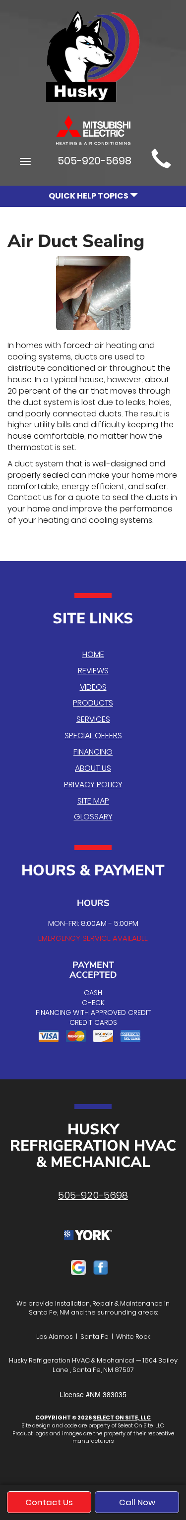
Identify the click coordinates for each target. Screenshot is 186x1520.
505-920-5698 (93, 1195)
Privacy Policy (93, 784)
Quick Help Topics (89, 196)
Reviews (93, 670)
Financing (93, 752)
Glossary (93, 816)
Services (93, 719)
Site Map (93, 801)
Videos (93, 687)
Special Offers (93, 735)
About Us (93, 768)
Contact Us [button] (49, 1502)
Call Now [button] (137, 1502)
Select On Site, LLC (122, 1417)
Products (93, 703)
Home (93, 654)
